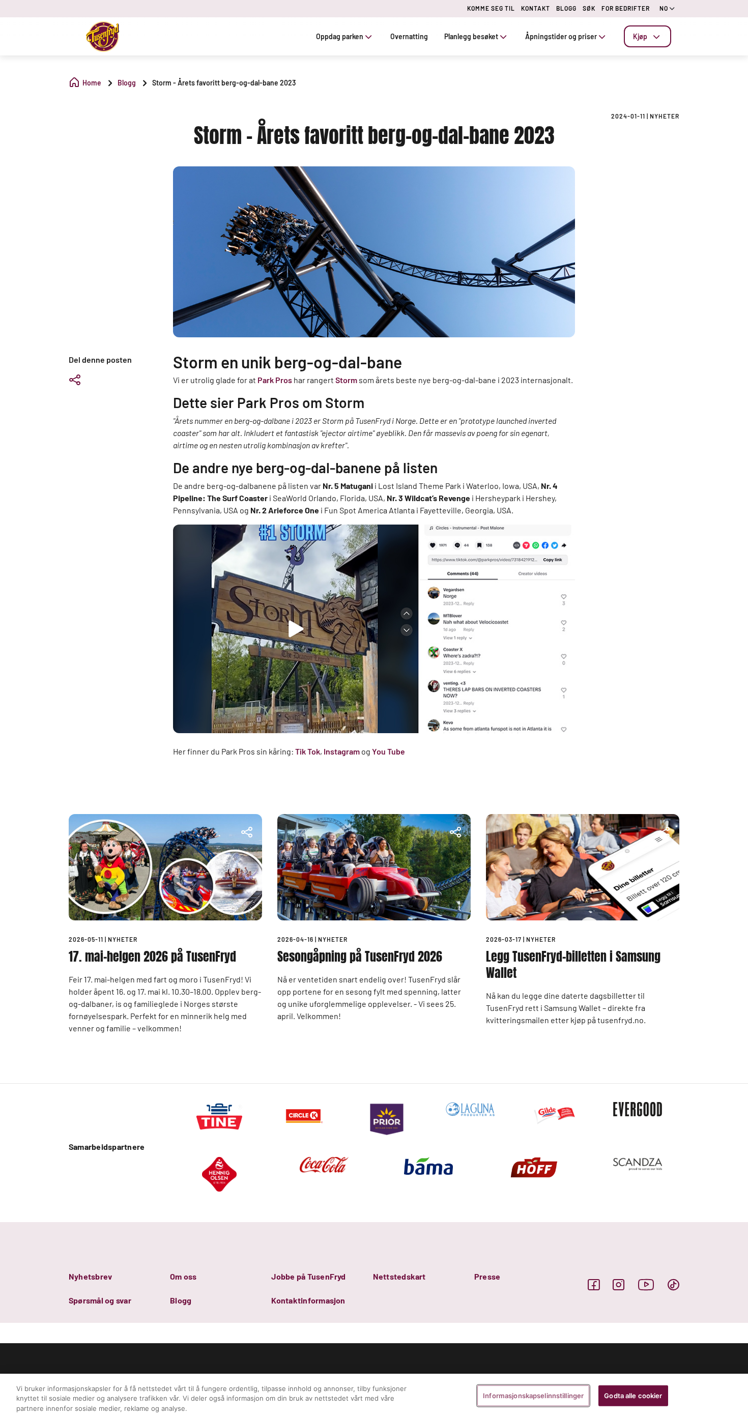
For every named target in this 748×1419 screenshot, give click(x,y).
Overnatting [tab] (409, 36)
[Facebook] (593, 1284)
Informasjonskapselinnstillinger (533, 1395)
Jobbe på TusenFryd (308, 1276)
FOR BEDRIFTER (625, 8)
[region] (374, 1396)
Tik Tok (307, 751)
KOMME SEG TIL (491, 8)
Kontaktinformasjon (308, 1300)
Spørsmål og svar (100, 1300)
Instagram (342, 751)
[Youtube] (646, 1284)
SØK (589, 8)
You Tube (388, 751)
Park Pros (274, 380)
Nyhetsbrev (90, 1276)
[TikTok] (673, 1284)
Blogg (180, 1300)
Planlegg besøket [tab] (471, 36)
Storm (346, 380)
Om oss (183, 1276)
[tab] (647, 36)
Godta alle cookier (633, 1395)
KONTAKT (535, 8)
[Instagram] (618, 1284)
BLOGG (566, 8)
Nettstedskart (399, 1276)
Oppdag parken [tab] (339, 36)
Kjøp (640, 36)
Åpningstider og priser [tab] (561, 36)
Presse (487, 1276)
